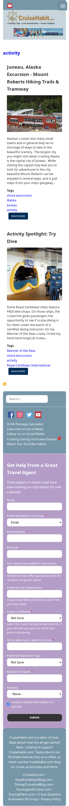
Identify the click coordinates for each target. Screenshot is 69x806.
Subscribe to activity (4, 384)
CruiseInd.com (33, 775)
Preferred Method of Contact (25, 516)
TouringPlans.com (21, 794)
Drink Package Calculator (25, 424)
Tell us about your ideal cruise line (29, 640)
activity (11, 53)
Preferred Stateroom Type (24, 656)
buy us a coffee (45, 757)
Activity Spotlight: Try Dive (31, 237)
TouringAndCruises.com (33, 789)
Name (11, 500)
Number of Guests (19, 672)
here (19, 747)
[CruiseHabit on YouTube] (10, 6)
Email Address (16, 532)
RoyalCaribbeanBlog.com (33, 780)
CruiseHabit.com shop (45, 762)
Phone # (12, 547)
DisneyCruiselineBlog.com (34, 784)
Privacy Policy (51, 799)
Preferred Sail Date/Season (24, 587)
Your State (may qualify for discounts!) (31, 563)
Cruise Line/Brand (18, 611)
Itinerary (12, 687)
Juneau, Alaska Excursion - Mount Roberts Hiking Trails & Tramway (33, 78)
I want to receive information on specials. (32, 704)
